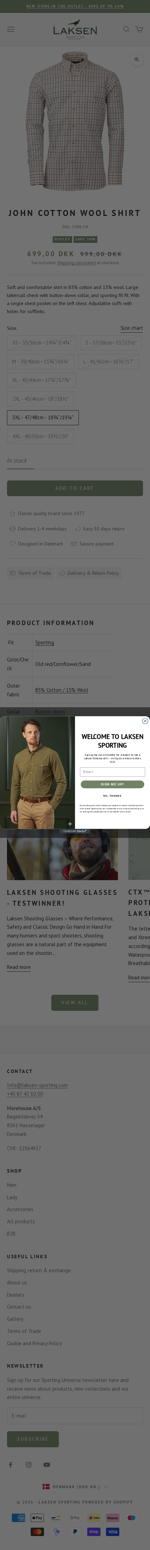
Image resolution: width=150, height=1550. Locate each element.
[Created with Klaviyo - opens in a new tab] (75, 831)
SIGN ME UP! (112, 784)
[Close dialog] (145, 721)
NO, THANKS (112, 796)
